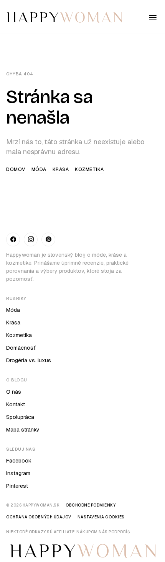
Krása (61, 169)
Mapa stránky (23, 429)
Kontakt (15, 404)
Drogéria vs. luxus (28, 360)
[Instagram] (31, 239)
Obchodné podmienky (91, 505)
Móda (38, 169)
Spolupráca (20, 417)
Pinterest (17, 485)
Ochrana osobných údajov (38, 517)
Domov (15, 169)
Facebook (18, 460)
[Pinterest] (48, 239)
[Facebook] (13, 239)
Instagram (18, 473)
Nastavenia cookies (101, 517)
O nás (13, 391)
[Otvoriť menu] (152, 17)
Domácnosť (21, 347)
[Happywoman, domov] (64, 17)
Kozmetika (89, 169)
